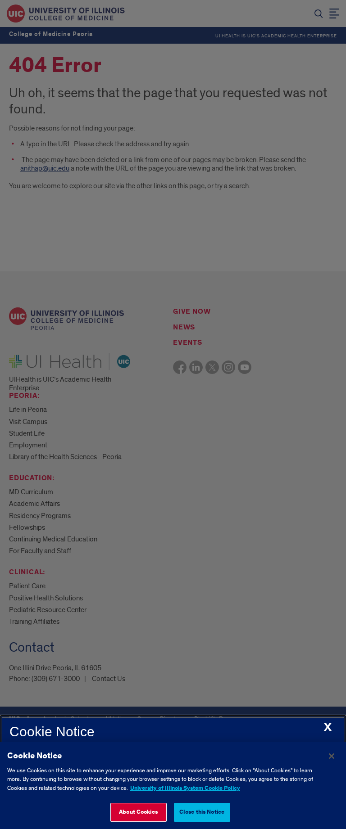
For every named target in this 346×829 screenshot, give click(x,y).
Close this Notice (201, 812)
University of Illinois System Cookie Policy (185, 788)
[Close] (331, 756)
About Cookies (138, 812)
